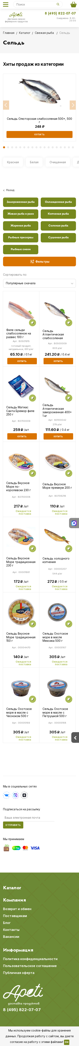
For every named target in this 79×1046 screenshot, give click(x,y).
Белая (34, 162)
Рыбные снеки (21, 249)
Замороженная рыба (21, 202)
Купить (39, 134)
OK (66, 1042)
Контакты (11, 930)
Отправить (13, 825)
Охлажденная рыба (58, 202)
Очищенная (58, 162)
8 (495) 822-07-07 (60, 13)
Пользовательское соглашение (30, 966)
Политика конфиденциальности (30, 959)
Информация (18, 950)
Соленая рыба (58, 225)
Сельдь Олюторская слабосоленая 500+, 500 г (39, 120)
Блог (7, 923)
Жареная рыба (21, 225)
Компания (14, 900)
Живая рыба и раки (20, 213)
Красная (13, 162)
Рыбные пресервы (20, 237)
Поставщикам (15, 916)
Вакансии (11, 937)
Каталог (12, 888)
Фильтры (42, 261)
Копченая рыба (58, 213)
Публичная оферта (18, 973)
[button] (6, 105)
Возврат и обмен (17, 909)
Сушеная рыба (58, 237)
